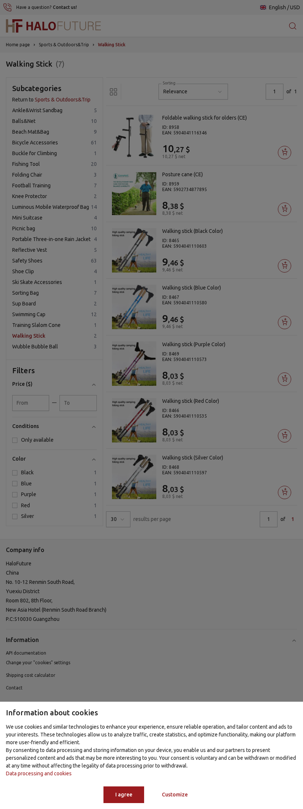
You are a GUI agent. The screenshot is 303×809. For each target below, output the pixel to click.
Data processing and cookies (39, 773)
